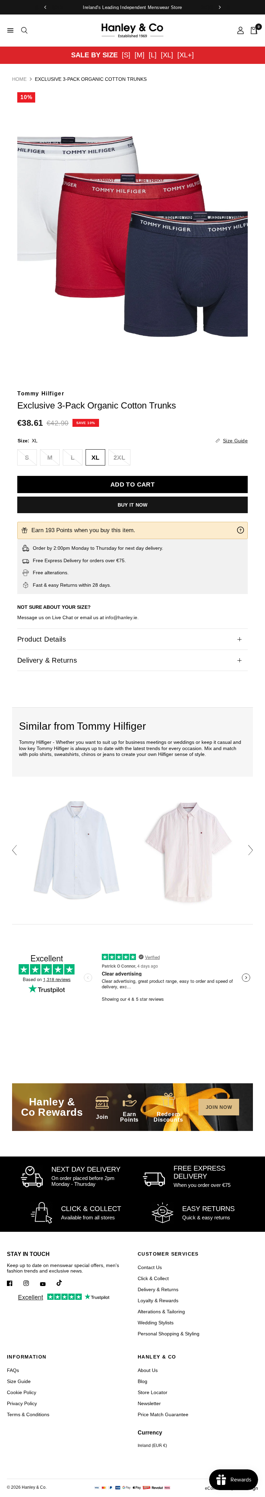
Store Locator (152, 1392)
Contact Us (150, 1267)
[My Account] (240, 30)
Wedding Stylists (156, 1322)
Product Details (41, 639)
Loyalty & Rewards (158, 1300)
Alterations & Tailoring (161, 1311)
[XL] (167, 55)
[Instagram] (31, 1283)
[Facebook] (14, 1283)
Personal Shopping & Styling (168, 1333)
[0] (252, 30)
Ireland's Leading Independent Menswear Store (132, 7)
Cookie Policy (21, 1392)
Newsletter (149, 1403)
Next (250, 850)
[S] (126, 55)
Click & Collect (153, 1278)
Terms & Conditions (28, 1414)
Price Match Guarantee (163, 1414)
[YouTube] (47, 1284)
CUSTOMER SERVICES (168, 1253)
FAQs (13, 1370)
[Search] (23, 30)
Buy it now (133, 505)
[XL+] (185, 55)
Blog (142, 1381)
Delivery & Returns (47, 660)
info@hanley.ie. (122, 617)
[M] (140, 55)
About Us (148, 1370)
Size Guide (19, 1381)
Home (19, 79)
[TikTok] (64, 1282)
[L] (153, 55)
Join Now (219, 1107)
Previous (14, 850)
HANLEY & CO (157, 1356)
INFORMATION (26, 1356)
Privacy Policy (22, 1403)
